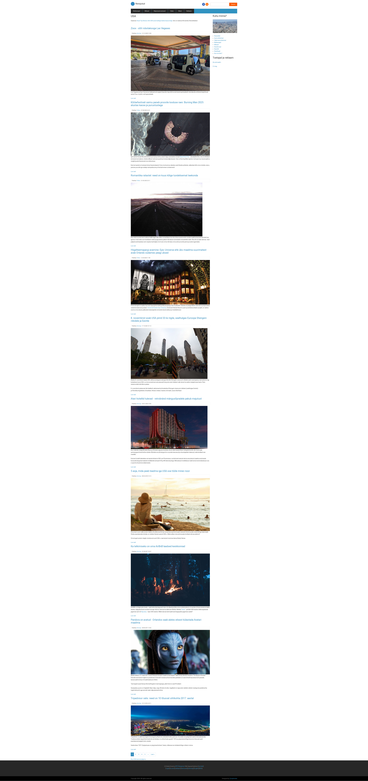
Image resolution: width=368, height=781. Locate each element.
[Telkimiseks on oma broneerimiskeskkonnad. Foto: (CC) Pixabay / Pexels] (170, 580)
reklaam (177, 768)
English (196, 768)
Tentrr (183, 609)
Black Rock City (184, 157)
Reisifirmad (217, 47)
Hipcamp (144, 611)
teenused (184, 768)
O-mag (215, 66)
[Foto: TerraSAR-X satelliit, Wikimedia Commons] (170, 134)
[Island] (166, 209)
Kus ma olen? (218, 53)
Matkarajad (136, 11)
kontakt (201, 766)
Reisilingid (217, 51)
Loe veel (133, 98)
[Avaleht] (133, 4)
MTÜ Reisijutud (179, 766)
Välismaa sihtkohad (220, 40)
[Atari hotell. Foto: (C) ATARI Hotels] (169, 427)
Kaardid (216, 49)
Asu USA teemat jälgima (138, 759)
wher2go (139, 33)
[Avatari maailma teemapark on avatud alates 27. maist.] (170, 652)
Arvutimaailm (217, 62)
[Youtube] (170, 63)
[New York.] (169, 353)
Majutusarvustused (160, 11)
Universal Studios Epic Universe (156, 307)
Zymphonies (233, 778)
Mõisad (147, 11)
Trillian (138, 110)
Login (167, 768)
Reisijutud (140, 3)
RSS (201, 768)
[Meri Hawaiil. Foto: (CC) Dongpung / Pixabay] (170, 504)
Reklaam (189, 11)
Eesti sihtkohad (218, 38)
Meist (180, 11)
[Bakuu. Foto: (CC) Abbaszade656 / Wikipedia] (170, 720)
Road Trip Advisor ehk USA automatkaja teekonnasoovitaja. (155, 20)
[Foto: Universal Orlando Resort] (170, 282)
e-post (172, 768)
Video (172, 11)
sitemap (190, 768)
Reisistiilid (217, 36)
